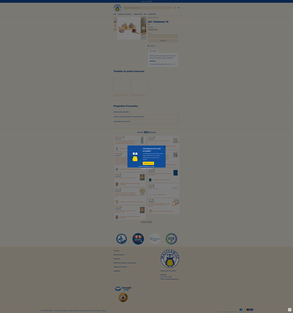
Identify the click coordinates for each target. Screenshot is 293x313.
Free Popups (144, 166)
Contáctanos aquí (148, 163)
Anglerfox (149, 168)
